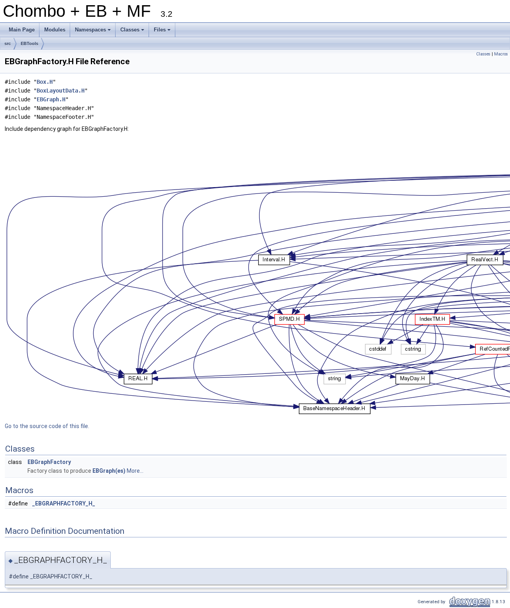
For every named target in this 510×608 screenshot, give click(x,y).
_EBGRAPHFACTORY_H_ (63, 503)
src (7, 43)
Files (163, 32)
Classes (132, 32)
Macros (501, 54)
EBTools (29, 43)
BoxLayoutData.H (60, 90)
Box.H (45, 82)
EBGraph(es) (109, 471)
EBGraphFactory (49, 462)
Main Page (22, 30)
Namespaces (93, 32)
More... (135, 471)
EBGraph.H (51, 99)
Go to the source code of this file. (47, 426)
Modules (54, 30)
